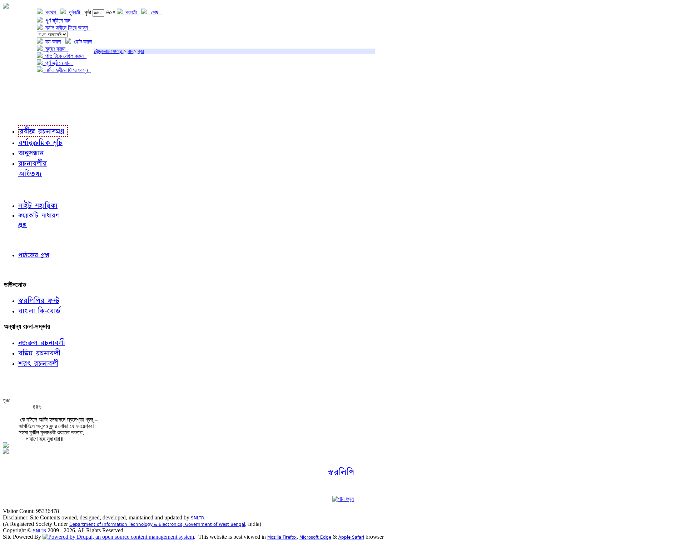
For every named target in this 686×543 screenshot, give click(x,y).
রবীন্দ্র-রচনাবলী (20, 114)
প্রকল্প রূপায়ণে (19, 99)
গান (130, 51)
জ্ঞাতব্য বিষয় (17, 189)
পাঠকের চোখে (19, 239)
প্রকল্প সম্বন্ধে (20, 85)
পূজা (141, 51)
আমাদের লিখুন (19, 270)
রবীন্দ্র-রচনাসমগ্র (108, 51)
